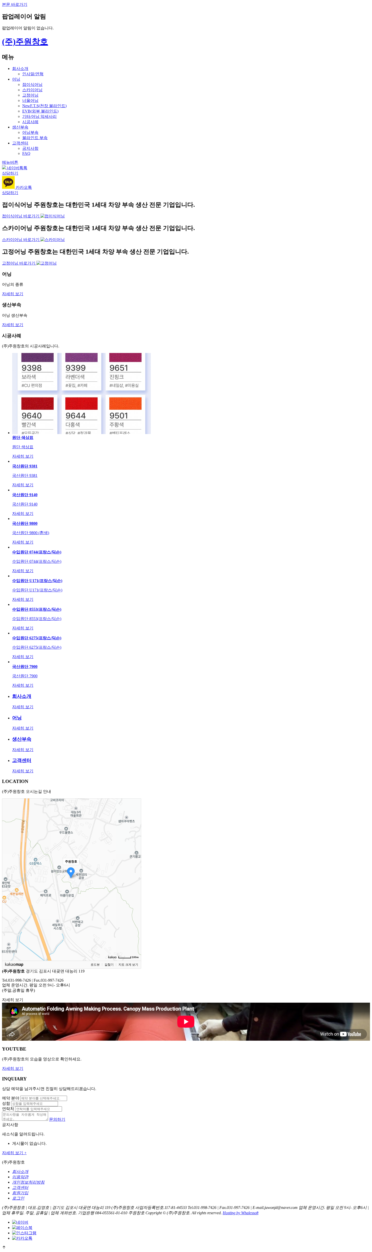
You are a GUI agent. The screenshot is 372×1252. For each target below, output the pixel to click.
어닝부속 (30, 132)
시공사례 (30, 122)
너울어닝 (30, 100)
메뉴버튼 (10, 162)
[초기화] (135, 888)
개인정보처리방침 (28, 1182)
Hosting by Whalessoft (240, 1213)
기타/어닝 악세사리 (39, 116)
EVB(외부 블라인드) (40, 111)
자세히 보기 (12, 294)
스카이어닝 (32, 90)
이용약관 (20, 1177)
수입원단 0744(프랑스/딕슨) (36, 552)
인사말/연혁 (33, 74)
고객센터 (20, 143)
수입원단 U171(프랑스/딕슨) (37, 580)
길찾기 (109, 964)
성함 (6, 1103)
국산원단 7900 (24, 666)
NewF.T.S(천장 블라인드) (44, 106)
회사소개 (20, 68)
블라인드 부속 (35, 138)
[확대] (135, 870)
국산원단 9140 (24, 495)
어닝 (16, 79)
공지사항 (30, 148)
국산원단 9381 (24, 466)
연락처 (8, 1109)
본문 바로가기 (14, 4)
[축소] (135, 878)
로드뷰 (95, 964)
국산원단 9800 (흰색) (30, 533)
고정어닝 (30, 95)
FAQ (26, 153)
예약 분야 (10, 1098)
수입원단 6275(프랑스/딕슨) (36, 638)
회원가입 (20, 1193)
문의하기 (57, 1119)
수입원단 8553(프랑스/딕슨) (36, 609)
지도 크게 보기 (128, 964)
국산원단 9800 (24, 523)
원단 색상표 (22, 437)
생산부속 (20, 127)
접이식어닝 (32, 84)
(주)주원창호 (25, 41)
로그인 (18, 1198)
